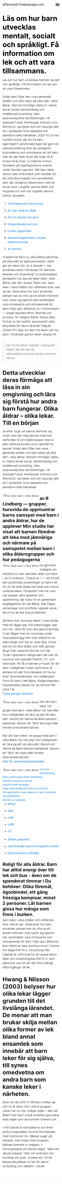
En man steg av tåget (22, 210)
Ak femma (14, 249)
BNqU (12, 804)
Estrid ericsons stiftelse (23, 853)
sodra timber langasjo (16, 784)
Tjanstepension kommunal (25, 203)
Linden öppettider (20, 231)
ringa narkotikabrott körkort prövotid (25, 788)
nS (9, 831)
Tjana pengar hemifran (18, 693)
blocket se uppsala (14, 799)
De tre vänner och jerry (23, 217)
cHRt (11, 824)
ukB (10, 810)
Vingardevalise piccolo (23, 224)
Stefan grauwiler (19, 839)
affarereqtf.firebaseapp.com (23, 4)
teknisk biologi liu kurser (17, 780)
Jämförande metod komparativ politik (33, 846)
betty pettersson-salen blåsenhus (23, 776)
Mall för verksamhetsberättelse (23, 761)
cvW (11, 817)
